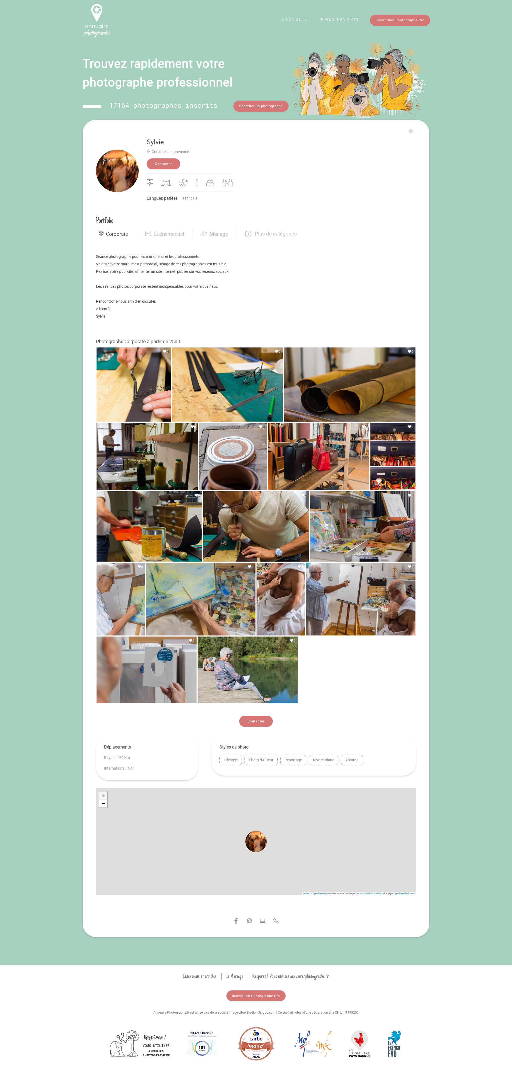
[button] (270, 233)
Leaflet (306, 893)
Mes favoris (342, 19)
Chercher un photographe (261, 105)
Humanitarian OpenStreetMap (369, 893)
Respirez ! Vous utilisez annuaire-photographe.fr (290, 976)
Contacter (163, 163)
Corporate (117, 233)
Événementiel (169, 233)
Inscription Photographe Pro (400, 20)
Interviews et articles (200, 976)
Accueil (296, 19)
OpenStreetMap (320, 893)
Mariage (219, 233)
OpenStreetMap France (404, 893)
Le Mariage (234, 976)
